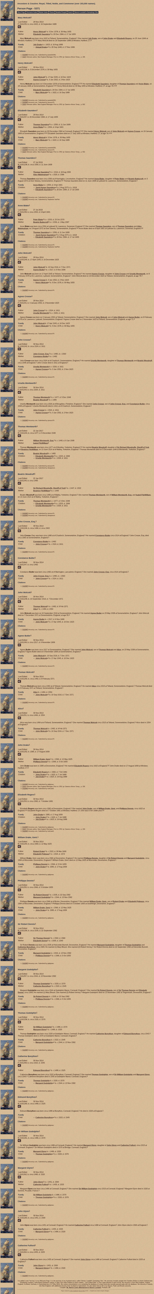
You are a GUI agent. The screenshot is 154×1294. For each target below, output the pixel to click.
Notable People (61, 12)
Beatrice (29, 449)
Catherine (26, 947)
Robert (39, 851)
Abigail (41, 47)
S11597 (25, 55)
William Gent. (41, 759)
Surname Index (32, 12)
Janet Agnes (45, 187)
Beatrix (135, 179)
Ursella (137, 274)
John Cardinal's (74, 1290)
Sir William (42, 1027)
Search (70, 12)
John (108, 38)
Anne (144, 84)
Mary (41, 92)
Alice (40, 175)
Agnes (39, 80)
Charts (51, 12)
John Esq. (41, 354)
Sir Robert (115, 858)
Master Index (43, 12)
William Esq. (43, 441)
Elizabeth (41, 34)
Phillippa (40, 762)
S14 (24, 57)
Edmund (132, 1034)
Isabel (40, 443)
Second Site (81, 1290)
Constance (40, 356)
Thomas (127, 84)
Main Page (21, 12)
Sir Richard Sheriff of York (133, 447)
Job (92, 38)
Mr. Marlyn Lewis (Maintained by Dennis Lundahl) (84, 1287)
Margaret (135, 858)
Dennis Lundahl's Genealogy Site (86, 12)
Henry (39, 32)
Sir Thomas (41, 938)
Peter (119, 179)
